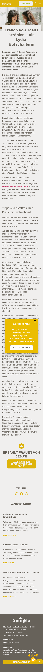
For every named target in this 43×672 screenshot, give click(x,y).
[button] (35, 322)
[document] (21, 336)
